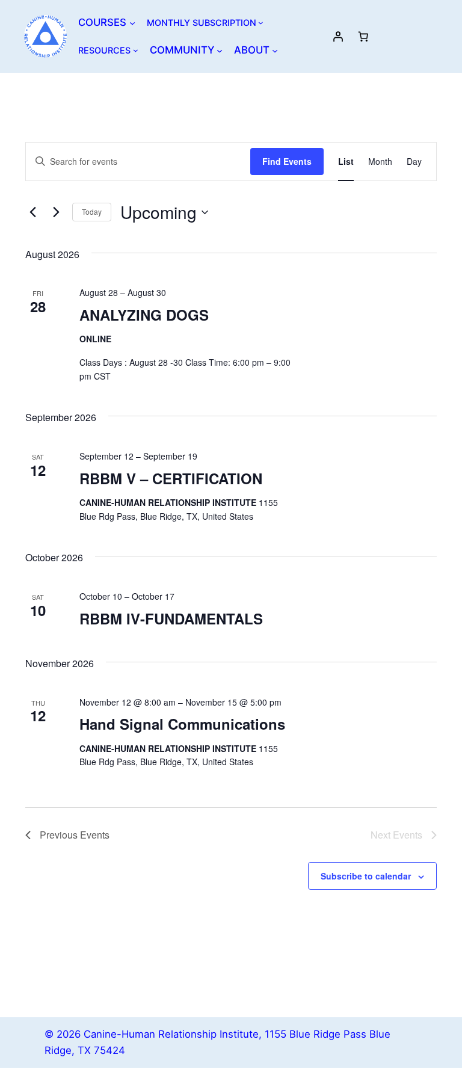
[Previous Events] (32, 212)
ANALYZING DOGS (144, 314)
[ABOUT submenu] (275, 50)
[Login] (338, 36)
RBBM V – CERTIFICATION (170, 478)
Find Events (287, 161)
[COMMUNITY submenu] (220, 50)
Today (92, 211)
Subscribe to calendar (366, 876)
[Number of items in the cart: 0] (363, 36)
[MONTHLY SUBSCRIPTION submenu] (260, 22)
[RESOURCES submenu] (135, 50)
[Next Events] (56, 212)
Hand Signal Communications (182, 723)
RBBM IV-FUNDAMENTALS (171, 618)
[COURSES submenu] (132, 22)
